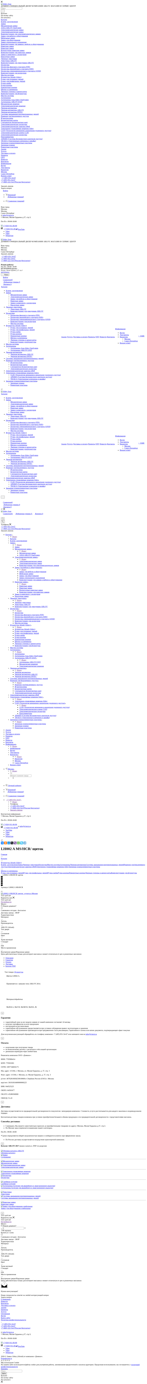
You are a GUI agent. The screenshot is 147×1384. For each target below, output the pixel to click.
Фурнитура (18, 972)
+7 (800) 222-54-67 (15, 182)
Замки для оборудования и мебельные (16, 1208)
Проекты (4, 1310)
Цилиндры (19, 613)
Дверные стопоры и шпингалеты (98, 873)
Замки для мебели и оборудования (32, 572)
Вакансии (18, 759)
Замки (17, 547)
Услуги (3, 1312)
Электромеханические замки (30, 561)
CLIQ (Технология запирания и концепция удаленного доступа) (44, 707)
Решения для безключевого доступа (29, 685)
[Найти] (3, 10)
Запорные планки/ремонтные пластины (30, 724)
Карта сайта (5, 1318)
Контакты (5, 1303)
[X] (12, 843)
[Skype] (21, 843)
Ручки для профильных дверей (35, 873)
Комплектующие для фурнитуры (124, 873)
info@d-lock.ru (8, 215)
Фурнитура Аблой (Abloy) (25, 629)
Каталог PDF (11, 966)
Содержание (6, 1157)
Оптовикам (5, 1314)
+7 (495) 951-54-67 (8, 178)
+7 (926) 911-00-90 (10, 226)
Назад (14, 537)
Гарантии (9, 960)
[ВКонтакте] (2, 843)
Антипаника (20, 654)
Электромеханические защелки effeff (21, 867)
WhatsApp (9, 236)
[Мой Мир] (8, 843)
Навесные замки (25, 586)
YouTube (21, 229)
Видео (3, 1316)
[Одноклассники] (5, 843)
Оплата (8, 962)
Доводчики (5, 1194)
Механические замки (27, 553)
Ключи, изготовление (9, 865)
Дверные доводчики (23, 602)
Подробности (6, 902)
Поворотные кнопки (77, 873)
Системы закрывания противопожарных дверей (105, 865)
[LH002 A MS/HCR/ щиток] (19, 893)
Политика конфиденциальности (13, 1320)
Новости (4, 1301)
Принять (4, 1369)
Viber (8, 231)
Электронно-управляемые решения (15, 1173)
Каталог (13, 539)
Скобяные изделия (8, 1184)
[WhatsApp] (18, 843)
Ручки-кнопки (63, 873)
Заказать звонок (16, 810)
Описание (9, 958)
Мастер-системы (53, 865)
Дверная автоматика (23, 672)
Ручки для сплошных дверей (12, 873)
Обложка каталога (8, 1153)
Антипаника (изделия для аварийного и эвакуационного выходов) (27, 1188)
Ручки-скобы (53, 873)
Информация (15, 748)
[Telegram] (24, 843)
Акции (3, 1308)
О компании (6, 1299)
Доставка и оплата (8, 1305)
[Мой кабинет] (2, 500)
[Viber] (15, 843)
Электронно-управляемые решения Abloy (31, 701)
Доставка (9, 964)
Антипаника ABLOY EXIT (30, 662)
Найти (4, 1373)
